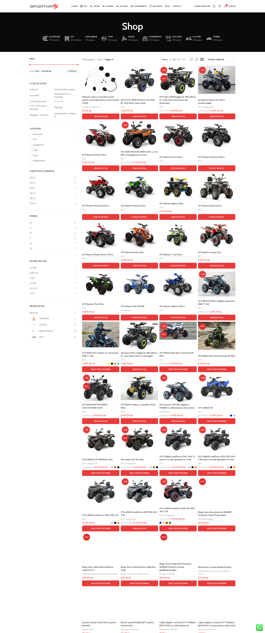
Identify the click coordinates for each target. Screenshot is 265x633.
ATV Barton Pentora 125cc (133, 205)
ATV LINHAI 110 (205, 408)
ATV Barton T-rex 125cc (170, 254)
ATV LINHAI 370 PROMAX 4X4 (97, 459)
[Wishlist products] (219, 6)
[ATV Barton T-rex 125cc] (178, 235)
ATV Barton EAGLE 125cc (94, 155)
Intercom (96, 107)
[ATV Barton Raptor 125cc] (178, 187)
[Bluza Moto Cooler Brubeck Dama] (216, 547)
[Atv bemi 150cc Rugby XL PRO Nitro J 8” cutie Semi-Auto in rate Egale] (139, 336)
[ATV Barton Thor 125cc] (100, 284)
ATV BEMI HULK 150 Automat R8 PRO (216, 356)
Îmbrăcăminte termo (207, 571)
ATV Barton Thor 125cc (93, 304)
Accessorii (37, 134)
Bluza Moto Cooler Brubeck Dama (214, 567)
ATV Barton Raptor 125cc (171, 203)
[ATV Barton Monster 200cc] (100, 187)
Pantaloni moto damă (107, 574)
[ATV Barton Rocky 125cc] (139, 235)
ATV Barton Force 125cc (170, 157)
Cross (35, 155)
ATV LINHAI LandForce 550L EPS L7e (100, 515)
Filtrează (72, 71)
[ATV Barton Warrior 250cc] (178, 284)
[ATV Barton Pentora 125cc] (139, 187)
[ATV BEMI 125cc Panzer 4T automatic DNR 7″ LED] (100, 334)
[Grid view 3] (196, 60)
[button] (100, 116)
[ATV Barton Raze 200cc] (216, 187)
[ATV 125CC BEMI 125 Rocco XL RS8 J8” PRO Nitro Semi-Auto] (139, 80)
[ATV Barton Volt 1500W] (139, 284)
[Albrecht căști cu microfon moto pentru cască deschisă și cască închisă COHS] (100, 80)
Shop (99, 59)
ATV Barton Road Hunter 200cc (98, 254)
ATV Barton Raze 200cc (210, 205)
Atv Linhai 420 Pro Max (132, 459)
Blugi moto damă (128, 574)
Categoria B (38, 144)
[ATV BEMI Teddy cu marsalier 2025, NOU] (139, 388)
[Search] (214, 6)
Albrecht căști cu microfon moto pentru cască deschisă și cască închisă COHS (100, 100)
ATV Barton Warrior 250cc (172, 306)
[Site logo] (44, 6)
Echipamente (39, 160)
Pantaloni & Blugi (205, 519)
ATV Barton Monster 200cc (95, 205)
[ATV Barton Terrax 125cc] (216, 235)
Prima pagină (88, 59)
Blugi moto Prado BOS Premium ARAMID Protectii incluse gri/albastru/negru (175, 567)
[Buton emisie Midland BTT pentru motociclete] (139, 602)
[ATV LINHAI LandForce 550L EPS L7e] (100, 491)
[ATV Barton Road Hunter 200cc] (100, 235)
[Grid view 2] (191, 60)
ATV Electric (126, 310)
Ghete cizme (88, 629)
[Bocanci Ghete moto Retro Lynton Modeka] (100, 603)
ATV (35, 139)
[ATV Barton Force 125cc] (178, 135)
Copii (35, 150)
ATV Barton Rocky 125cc (132, 252)
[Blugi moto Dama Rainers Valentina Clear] (139, 547)
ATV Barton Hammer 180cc (211, 157)
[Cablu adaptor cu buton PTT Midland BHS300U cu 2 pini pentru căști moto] (216, 602)
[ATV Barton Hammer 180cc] (216, 135)
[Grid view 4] (202, 60)
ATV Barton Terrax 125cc (210, 252)
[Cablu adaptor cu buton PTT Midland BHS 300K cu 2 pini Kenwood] (178, 602)
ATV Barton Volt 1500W (132, 306)
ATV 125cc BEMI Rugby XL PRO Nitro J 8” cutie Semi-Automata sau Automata (177, 100)
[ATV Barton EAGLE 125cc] (100, 135)
